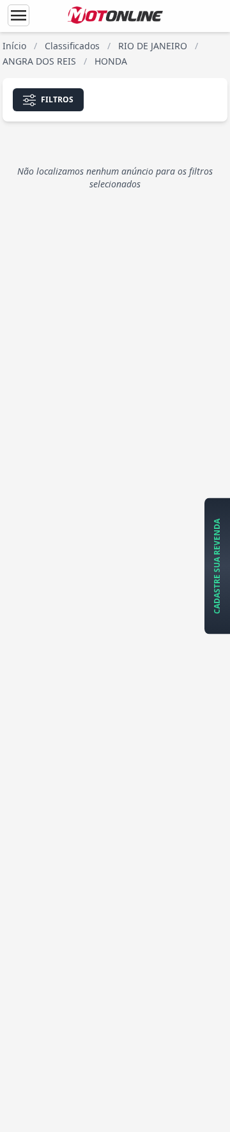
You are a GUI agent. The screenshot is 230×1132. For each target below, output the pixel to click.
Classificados (72, 46)
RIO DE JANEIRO (152, 46)
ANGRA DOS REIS (39, 61)
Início (14, 46)
